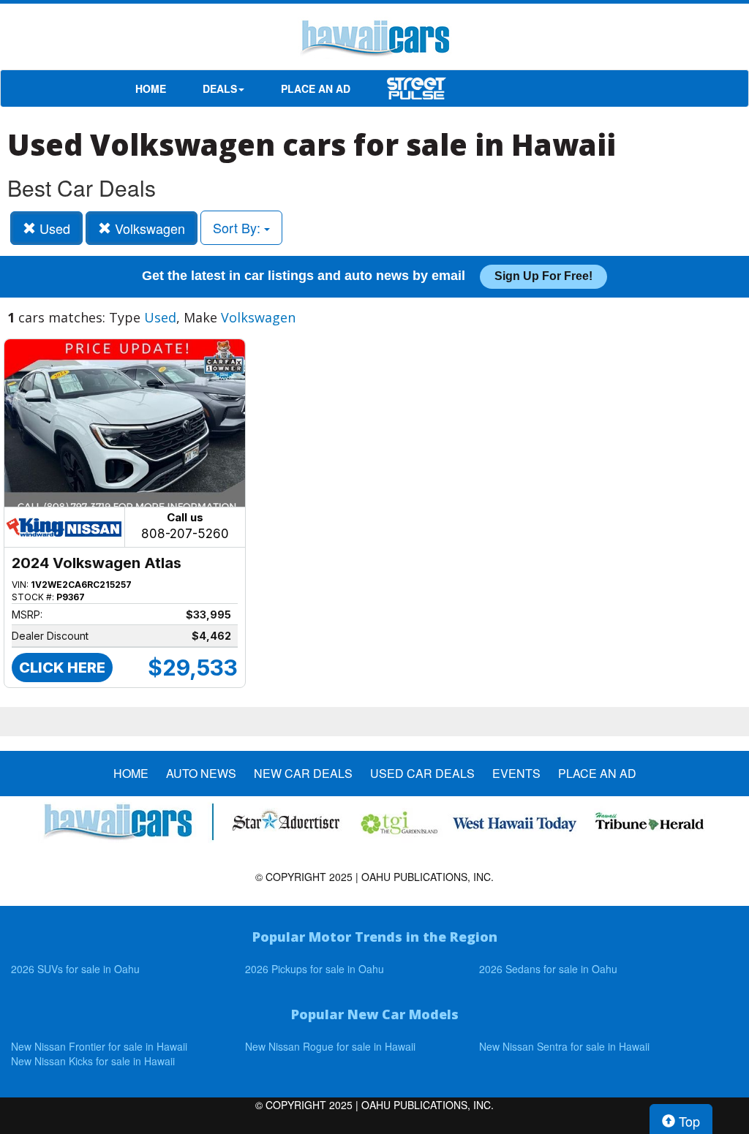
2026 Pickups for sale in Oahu (314, 968)
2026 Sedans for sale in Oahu (548, 968)
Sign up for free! (543, 276)
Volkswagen (148, 228)
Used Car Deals (422, 774)
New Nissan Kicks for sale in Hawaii (93, 1061)
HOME (150, 88)
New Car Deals (303, 774)
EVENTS (516, 774)
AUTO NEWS (201, 774)
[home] (374, 40)
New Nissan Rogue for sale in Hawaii (330, 1046)
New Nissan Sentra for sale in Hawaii (564, 1046)
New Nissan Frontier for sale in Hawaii (99, 1046)
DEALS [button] (220, 88)
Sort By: (238, 227)
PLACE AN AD (315, 88)
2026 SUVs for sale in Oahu (75, 968)
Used (53, 228)
